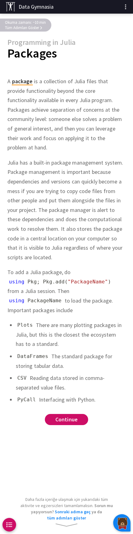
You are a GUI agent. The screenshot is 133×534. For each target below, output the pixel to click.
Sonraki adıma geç (73, 512)
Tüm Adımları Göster (22, 27)
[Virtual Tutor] (122, 523)
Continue (66, 419)
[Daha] (125, 7)
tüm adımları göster (66, 518)
